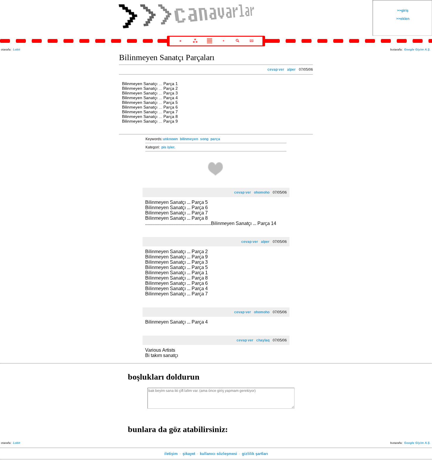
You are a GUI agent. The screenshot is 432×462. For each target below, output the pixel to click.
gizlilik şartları (255, 453)
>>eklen (402, 19)
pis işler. (168, 147)
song (204, 139)
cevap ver (275, 69)
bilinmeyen (189, 139)
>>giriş (402, 11)
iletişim (171, 453)
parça (215, 139)
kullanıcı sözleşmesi (218, 453)
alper (291, 69)
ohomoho (261, 192)
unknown (170, 139)
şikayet (188, 453)
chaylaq (262, 340)
